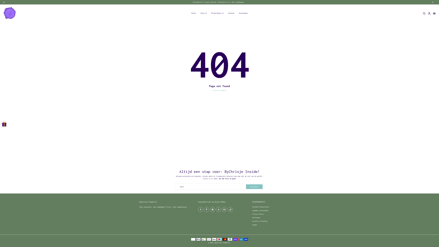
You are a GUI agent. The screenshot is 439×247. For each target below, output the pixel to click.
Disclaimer (256, 218)
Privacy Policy (258, 214)
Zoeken (254, 225)
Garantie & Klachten (260, 221)
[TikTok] (218, 209)
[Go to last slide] (4, 2)
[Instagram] (212, 209)
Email (182, 187)
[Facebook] (200, 209)
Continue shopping (219, 90)
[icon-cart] (434, 13)
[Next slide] (433, 2)
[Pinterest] (206, 209)
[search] (424, 13)
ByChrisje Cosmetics (222, 243)
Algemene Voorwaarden (260, 210)
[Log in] (429, 13)
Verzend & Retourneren (260, 207)
